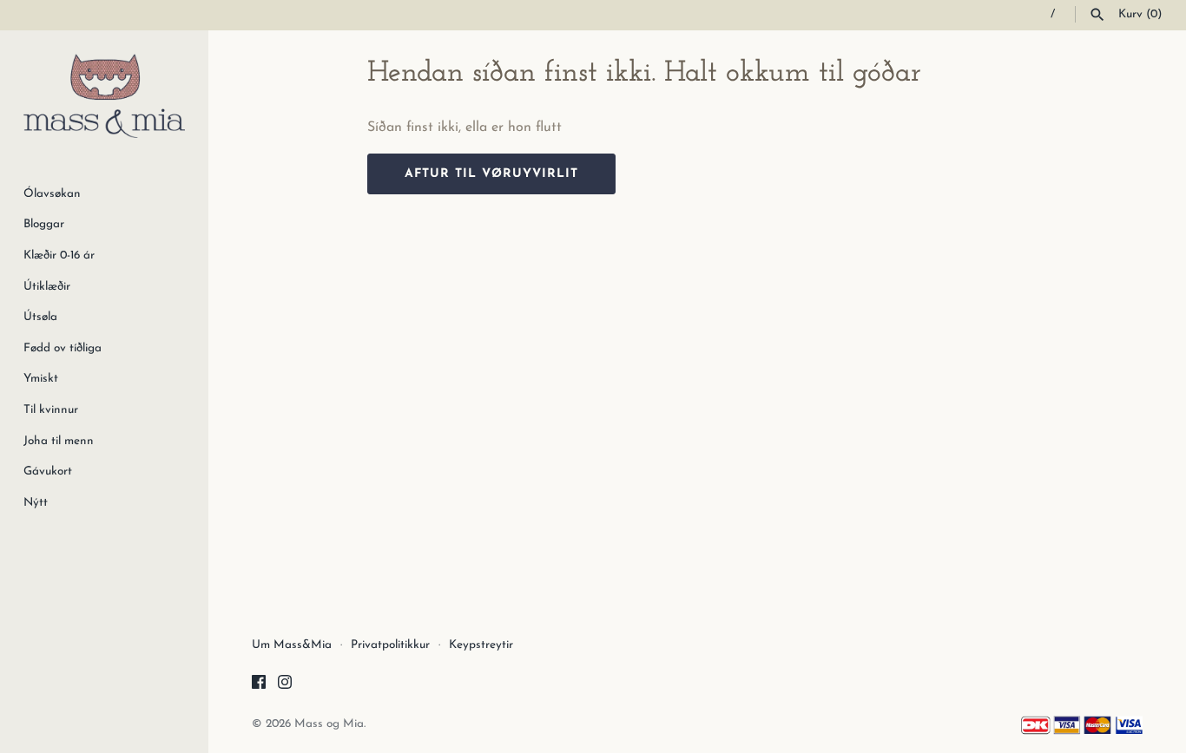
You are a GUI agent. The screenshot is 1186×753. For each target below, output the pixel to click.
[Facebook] (259, 685)
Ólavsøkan (52, 194)
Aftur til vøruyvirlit (491, 173)
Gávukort (47, 471)
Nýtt (35, 502)
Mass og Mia (329, 724)
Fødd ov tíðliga (62, 348)
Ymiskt (40, 378)
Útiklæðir (46, 286)
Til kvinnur (50, 410)
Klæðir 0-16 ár (59, 255)
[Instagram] (285, 685)
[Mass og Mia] (104, 96)
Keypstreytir (481, 645)
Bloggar (43, 224)
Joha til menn (58, 441)
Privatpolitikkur (390, 645)
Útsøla (40, 317)
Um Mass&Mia (292, 645)
